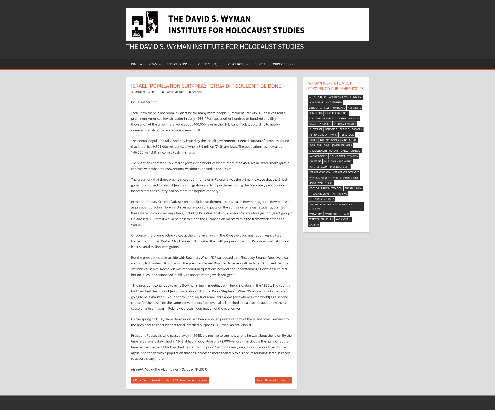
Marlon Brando (350, 150)
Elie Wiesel (315, 129)
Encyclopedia (177, 64)
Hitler (313, 140)
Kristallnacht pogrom (323, 150)
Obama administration (344, 156)
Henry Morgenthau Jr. (323, 134)
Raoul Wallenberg (321, 183)
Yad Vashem (343, 219)
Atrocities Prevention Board (327, 107)
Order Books (283, 64)
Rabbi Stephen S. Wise (345, 177)
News (152, 64)
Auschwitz (354, 107)
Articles (197, 92)
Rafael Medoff (174, 92)
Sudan (349, 188)
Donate (260, 64)
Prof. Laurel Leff (319, 177)
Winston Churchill (321, 219)
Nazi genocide (318, 156)
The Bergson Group (321, 199)
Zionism (314, 224)
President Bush (339, 166)
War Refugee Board (337, 214)
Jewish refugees (342, 145)
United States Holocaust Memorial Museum (331, 206)
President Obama (320, 172)
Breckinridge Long (336, 113)
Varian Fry (315, 214)
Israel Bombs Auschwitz (272, 381)
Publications (208, 64)
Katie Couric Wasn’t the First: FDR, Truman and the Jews (171, 381)
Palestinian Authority (338, 161)
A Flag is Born (318, 97)
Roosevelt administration (325, 188)
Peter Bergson (318, 166)
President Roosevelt (346, 172)
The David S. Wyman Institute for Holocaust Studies (215, 46)
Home (134, 64)
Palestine (315, 161)
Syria (359, 188)
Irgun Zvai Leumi (319, 145)
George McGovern (351, 129)
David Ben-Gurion (320, 124)
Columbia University (322, 118)
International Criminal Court (338, 140)
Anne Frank (316, 102)
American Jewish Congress (345, 97)
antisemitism (334, 102)
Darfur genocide (348, 118)
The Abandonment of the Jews (328, 193)
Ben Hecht (315, 113)
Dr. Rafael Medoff (345, 124)
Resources (236, 64)
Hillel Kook (347, 134)
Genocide (331, 129)
